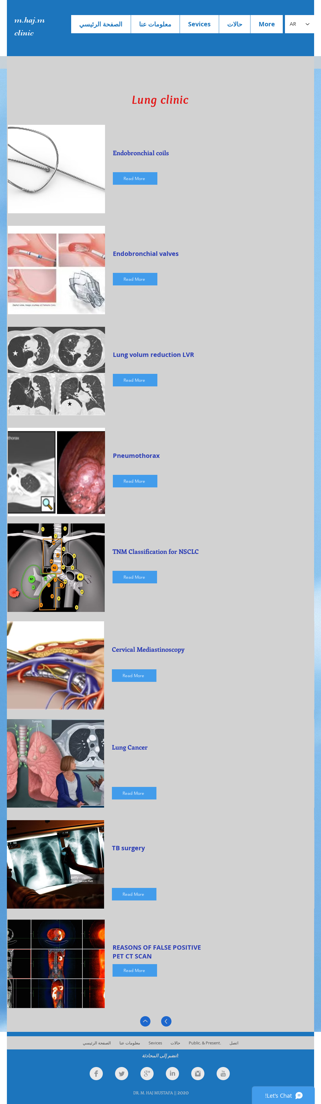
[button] (199, 24)
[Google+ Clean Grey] (147, 1073)
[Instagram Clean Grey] (197, 1073)
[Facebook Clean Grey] (96, 1073)
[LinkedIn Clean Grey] (172, 1073)
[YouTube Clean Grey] (223, 1073)
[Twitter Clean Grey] (121, 1073)
